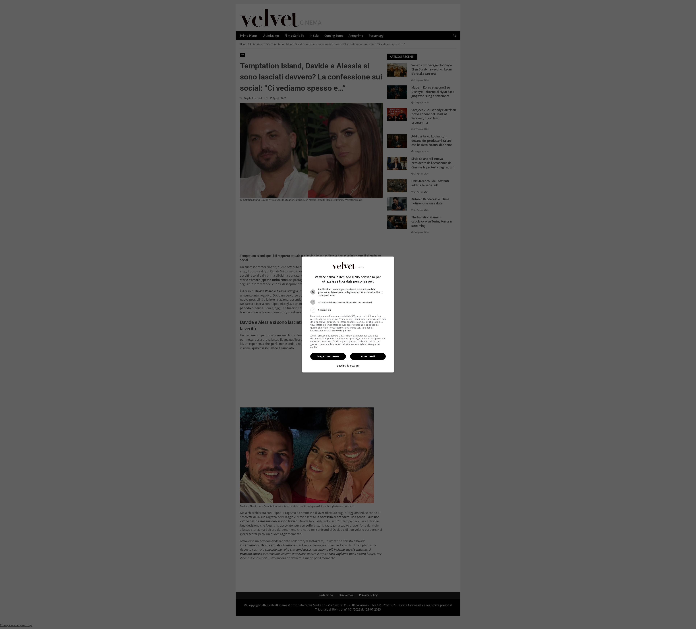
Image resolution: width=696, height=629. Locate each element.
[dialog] (348, 314)
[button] (348, 310)
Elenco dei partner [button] (341, 330)
